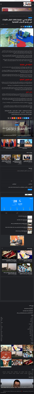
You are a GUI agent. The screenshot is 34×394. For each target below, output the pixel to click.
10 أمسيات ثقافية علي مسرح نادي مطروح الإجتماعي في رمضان (19, 223)
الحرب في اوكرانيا (28, 112)
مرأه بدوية (4, 373)
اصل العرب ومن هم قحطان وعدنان (22, 216)
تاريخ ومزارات (31, 326)
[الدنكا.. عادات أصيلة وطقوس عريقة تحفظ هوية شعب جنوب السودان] (6, 348)
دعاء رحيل (22, 112)
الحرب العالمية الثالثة (8, 110)
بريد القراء (31, 325)
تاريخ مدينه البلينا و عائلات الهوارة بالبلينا (22, 219)
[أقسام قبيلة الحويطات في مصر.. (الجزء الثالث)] (30, 232)
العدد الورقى (31, 321)
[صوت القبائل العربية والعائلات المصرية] (27, 4)
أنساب (32, 317)
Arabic (26, 194)
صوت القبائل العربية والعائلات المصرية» (13, 112)
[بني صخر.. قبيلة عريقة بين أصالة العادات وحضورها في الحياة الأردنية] (9, 254)
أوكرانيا (20, 110)
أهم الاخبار (31, 318)
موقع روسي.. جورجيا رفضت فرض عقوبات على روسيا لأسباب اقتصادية (21, 114)
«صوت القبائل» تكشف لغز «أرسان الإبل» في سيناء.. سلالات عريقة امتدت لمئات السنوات (16, 227)
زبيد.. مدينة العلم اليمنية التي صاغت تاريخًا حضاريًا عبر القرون (10, 273)
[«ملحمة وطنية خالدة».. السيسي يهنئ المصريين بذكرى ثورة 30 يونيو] (27, 157)
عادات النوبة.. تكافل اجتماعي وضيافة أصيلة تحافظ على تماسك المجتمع (22, 0)
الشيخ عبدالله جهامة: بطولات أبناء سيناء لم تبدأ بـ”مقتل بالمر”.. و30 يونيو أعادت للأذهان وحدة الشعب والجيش (18, 387)
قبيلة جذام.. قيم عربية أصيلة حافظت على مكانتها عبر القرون (25, 260)
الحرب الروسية (15, 110)
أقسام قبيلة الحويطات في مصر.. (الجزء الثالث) (21, 231)
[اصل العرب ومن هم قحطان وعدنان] (30, 217)
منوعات (32, 339)
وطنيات (32, 340)
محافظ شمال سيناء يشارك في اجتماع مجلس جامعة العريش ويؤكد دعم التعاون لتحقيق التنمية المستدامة (17, 162)
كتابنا (7, 373)
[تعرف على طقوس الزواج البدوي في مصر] (17, 362)
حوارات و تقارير (30, 17)
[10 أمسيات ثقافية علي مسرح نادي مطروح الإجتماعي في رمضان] (30, 224)
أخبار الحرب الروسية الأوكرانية (27, 110)
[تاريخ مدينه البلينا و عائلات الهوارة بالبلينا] (30, 220)
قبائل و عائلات (31, 335)
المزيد (32, 322)
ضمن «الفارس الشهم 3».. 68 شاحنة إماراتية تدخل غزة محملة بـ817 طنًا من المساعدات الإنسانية (6, 161)
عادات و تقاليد (31, 331)
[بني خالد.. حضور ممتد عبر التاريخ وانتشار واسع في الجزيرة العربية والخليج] (6, 355)
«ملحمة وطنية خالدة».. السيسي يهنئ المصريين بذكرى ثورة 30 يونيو (27, 161)
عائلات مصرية (31, 330)
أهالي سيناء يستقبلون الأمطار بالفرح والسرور (17, 129)
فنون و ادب (31, 334)
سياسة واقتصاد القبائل (30, 373)
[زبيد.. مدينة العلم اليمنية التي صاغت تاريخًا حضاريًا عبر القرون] (9, 267)
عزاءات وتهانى (17, 373)
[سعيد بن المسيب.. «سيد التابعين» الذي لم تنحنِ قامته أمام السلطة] (6, 363)
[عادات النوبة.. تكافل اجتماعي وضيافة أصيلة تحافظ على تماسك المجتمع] (25, 267)
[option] (16, 128)
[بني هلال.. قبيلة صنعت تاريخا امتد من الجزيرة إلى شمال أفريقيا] (28, 348)
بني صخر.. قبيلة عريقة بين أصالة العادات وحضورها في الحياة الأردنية (9, 260)
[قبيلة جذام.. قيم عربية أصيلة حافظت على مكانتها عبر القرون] (25, 254)
